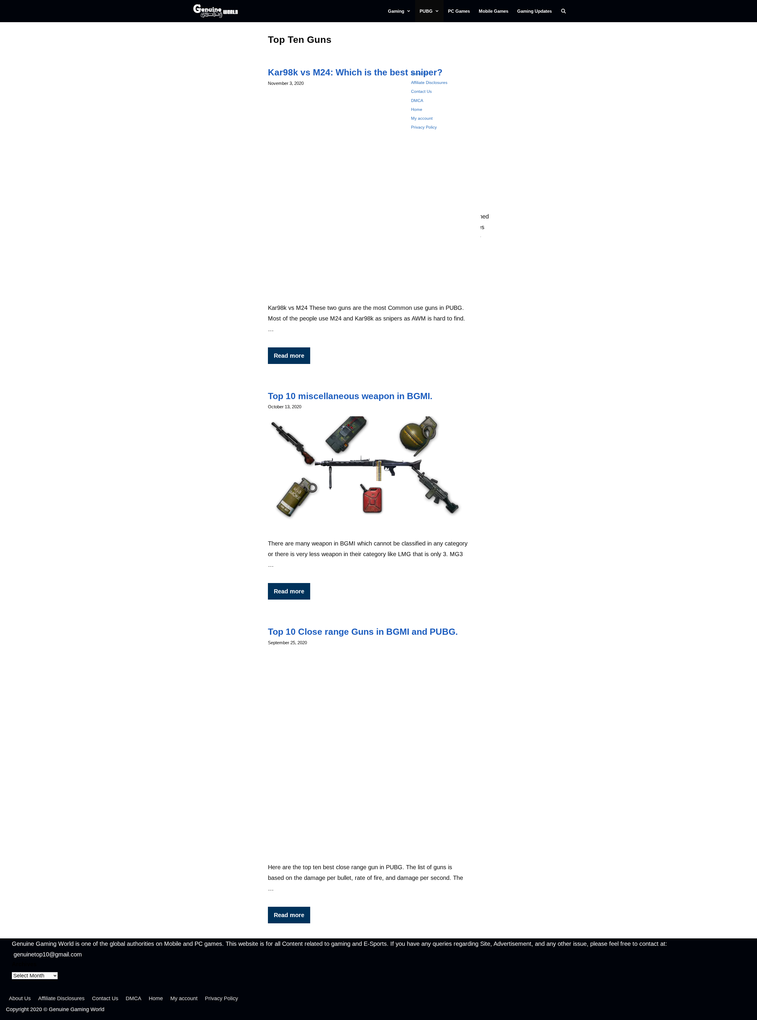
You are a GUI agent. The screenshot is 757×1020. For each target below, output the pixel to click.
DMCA (417, 100)
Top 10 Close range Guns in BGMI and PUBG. (363, 632)
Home (416, 109)
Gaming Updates (534, 11)
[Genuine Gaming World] (217, 11)
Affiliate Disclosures (429, 82)
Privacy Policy (424, 127)
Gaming (396, 11)
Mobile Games (493, 11)
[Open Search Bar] (563, 11)
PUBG (426, 11)
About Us (419, 73)
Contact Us (421, 91)
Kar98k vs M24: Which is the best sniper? (355, 72)
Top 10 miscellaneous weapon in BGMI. (350, 396)
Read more (289, 355)
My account (422, 118)
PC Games (459, 11)
